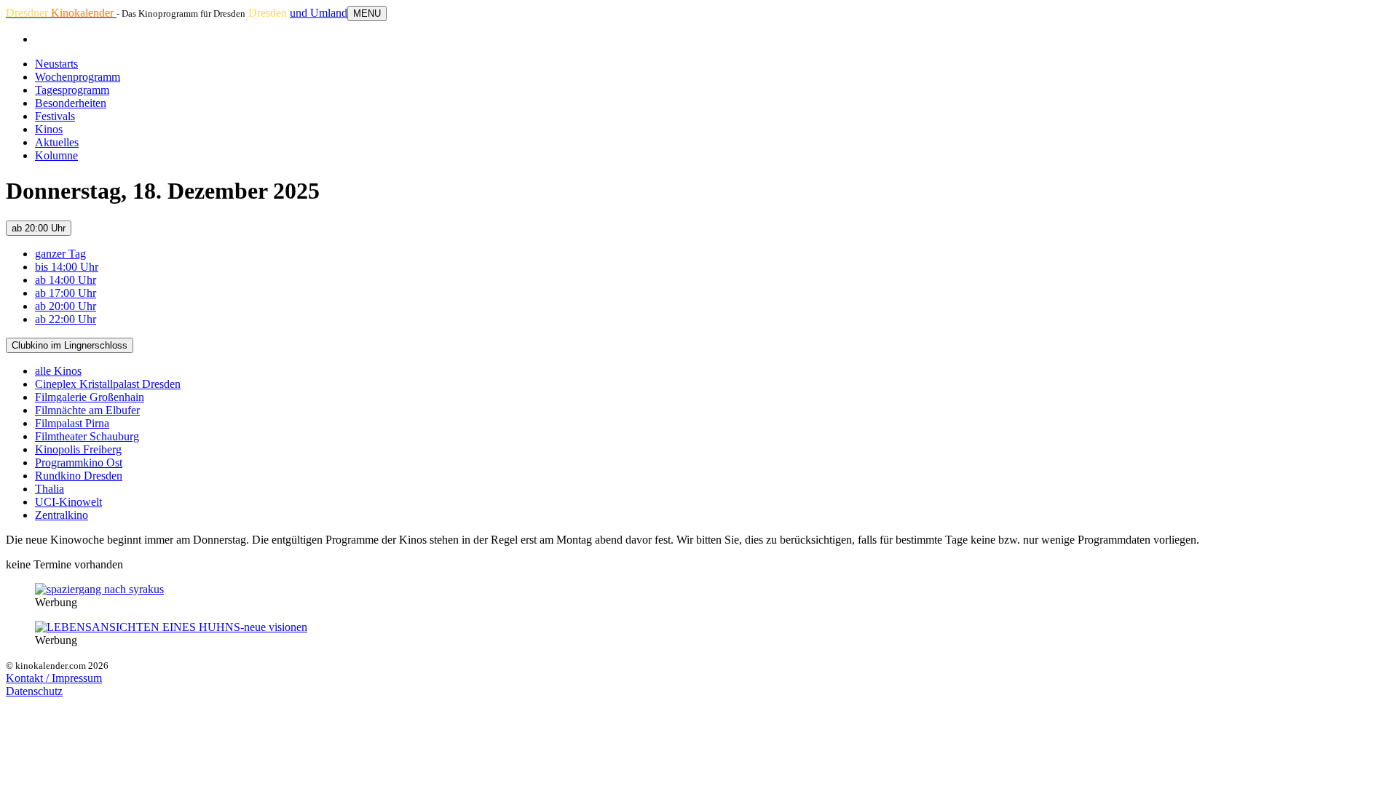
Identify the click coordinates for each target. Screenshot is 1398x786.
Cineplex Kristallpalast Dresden (108, 384)
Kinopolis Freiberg (78, 449)
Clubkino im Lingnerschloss (69, 345)
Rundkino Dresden (78, 475)
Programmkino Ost (78, 462)
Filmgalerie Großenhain (89, 397)
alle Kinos (58, 371)
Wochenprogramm (77, 77)
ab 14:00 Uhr (65, 280)
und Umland (318, 13)
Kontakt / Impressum (54, 678)
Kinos (49, 129)
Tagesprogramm (72, 90)
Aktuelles (57, 142)
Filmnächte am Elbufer (87, 410)
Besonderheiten (70, 103)
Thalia (49, 489)
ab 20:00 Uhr (39, 228)
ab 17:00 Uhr (65, 293)
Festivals (55, 116)
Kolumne (56, 155)
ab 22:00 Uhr (65, 319)
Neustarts (56, 63)
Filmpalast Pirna (72, 423)
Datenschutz (34, 691)
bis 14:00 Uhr (66, 267)
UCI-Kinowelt (68, 502)
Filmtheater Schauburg (87, 436)
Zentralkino (61, 515)
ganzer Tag (60, 253)
